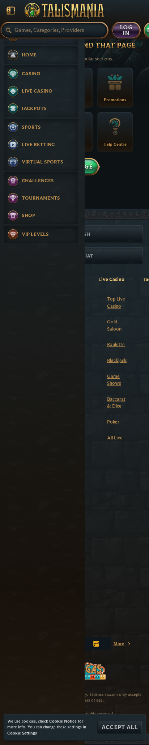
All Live (115, 437)
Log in (126, 30)
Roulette (116, 344)
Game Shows (114, 380)
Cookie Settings (22, 733)
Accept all (119, 727)
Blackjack (117, 360)
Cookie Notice (63, 721)
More (122, 645)
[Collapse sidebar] (11, 11)
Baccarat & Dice (116, 402)
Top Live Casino (116, 302)
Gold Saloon (114, 325)
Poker (113, 421)
